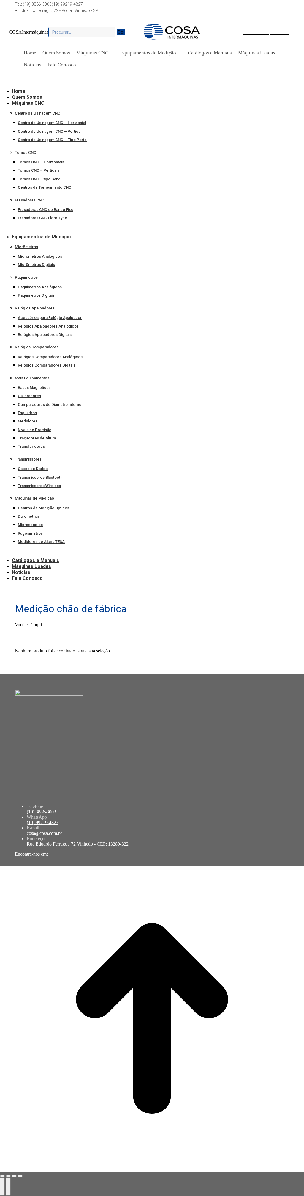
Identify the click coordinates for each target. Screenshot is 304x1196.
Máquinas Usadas (256, 53)
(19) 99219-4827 (67, 4)
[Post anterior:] (2, 1186)
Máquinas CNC (92, 53)
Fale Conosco (62, 65)
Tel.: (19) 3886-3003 (33, 4)
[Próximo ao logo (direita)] (8, 1186)
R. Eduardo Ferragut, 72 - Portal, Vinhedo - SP (56, 10)
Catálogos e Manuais (210, 53)
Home (30, 53)
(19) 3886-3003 (41, 811)
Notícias (32, 65)
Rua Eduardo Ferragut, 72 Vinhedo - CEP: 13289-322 (78, 843)
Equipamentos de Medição (148, 53)
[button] (49, 82)
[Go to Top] (152, 1169)
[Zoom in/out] (20, 1176)
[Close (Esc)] (2, 1176)
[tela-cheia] (14, 1176)
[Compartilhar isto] (8, 1176)
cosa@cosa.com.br (44, 833)
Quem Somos (56, 53)
